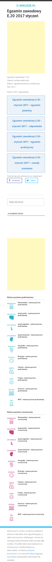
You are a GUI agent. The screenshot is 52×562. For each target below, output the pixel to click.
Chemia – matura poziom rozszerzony (27, 483)
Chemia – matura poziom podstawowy (27, 368)
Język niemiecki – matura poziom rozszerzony (30, 451)
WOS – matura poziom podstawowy (31, 399)
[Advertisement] (26, 47)
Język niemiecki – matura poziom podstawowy (30, 336)
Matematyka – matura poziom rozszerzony (29, 418)
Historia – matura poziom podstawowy (27, 390)
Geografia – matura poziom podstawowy (28, 347)
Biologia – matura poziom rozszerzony (27, 472)
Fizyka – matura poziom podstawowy (27, 379)
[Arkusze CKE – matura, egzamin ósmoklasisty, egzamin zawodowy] (26, 5)
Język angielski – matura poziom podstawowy (30, 325)
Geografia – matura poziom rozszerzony (28, 461)
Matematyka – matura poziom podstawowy (29, 304)
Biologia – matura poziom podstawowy (27, 357)
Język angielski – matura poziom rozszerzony (30, 440)
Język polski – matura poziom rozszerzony (29, 429)
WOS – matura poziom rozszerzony (31, 514)
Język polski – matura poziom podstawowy (29, 314)
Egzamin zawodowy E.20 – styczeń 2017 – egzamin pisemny (27, 105)
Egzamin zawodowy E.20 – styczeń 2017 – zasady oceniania (27, 163)
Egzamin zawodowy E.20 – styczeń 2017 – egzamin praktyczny (27, 142)
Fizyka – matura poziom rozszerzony (27, 494)
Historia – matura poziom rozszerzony (27, 504)
